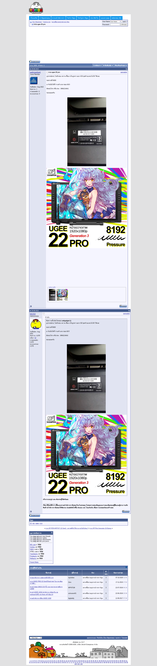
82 (92, 662)
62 (35, 338)
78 (83, 662)
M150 (33, 314)
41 (106, 661)
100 (75, 664)
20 (62, 661)
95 (119, 662)
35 (93, 661)
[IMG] (32, 549)
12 (46, 661)
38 (99, 661)
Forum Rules (34, 562)
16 (54, 661)
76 (79, 662)
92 (112, 662)
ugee (37, 523)
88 (104, 662)
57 (40, 662)
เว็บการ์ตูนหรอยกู (37, 22)
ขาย (41, 523)
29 (81, 661)
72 (71, 662)
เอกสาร (118, 638)
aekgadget (35, 72)
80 (88, 662)
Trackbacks (34, 554)
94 (117, 662)
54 (34, 662)
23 (68, 661)
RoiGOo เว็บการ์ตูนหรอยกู (105, 638)
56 (38, 662)
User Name (106, 21)
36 (95, 661)
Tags (31, 520)
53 (32, 662)
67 (61, 662)
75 (77, 662)
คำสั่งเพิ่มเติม (107, 65)
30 (83, 661)
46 (116, 661)
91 (110, 662)
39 (102, 661)
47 (118, 661)
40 (104, 661)
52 (30, 662)
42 (108, 661)
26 (75, 661)
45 (114, 661)
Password (105, 24)
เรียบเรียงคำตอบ (120, 65)
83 (94, 662)
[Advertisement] (78, 44)
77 (81, 662)
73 (73, 662)
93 (115, 662)
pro (34, 523)
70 (67, 662)
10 (42, 661)
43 (110, 661)
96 (121, 662)
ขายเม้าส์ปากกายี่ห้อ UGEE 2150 (40, 598)
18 (58, 661)
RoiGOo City (46, 22)
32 (87, 661)
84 (96, 662)
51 (126, 661)
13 (48, 661)
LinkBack (96, 65)
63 (52, 662)
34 (91, 661)
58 (42, 662)
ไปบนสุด (124, 638)
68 (63, 662)
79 (86, 662)
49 (122, 661)
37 (97, 661)
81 (90, 662)
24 (70, 661)
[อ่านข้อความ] (70, 320)
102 (81, 664)
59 (44, 662)
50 (124, 661)
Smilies (32, 547)
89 (106, 662)
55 (36, 662)
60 (46, 662)
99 (127, 662)
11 (44, 661)
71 (69, 662)
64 (55, 662)
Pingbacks (33, 556)
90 (108, 662)
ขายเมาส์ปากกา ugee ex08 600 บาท (41, 577)
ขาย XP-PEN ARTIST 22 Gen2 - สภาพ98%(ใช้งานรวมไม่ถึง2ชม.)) (67, 528)
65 (57, 662)
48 (120, 661)
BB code (33, 545)
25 (73, 661)
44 (112, 661)
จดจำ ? (125, 21)
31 (85, 661)
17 (56, 661)
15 (52, 661)
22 (31, 523)
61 (48, 662)
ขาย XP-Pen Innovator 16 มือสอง (100, 528)
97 (123, 662)
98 (125, 662)
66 (59, 662)
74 (75, 662)
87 (102, 662)
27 (77, 661)
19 (60, 661)
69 (65, 662)
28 (79, 661)
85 (98, 662)
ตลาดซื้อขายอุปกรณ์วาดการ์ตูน (60, 22)
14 (50, 661)
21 (64, 661)
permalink (124, 72)
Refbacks (33, 558)
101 (78, 664)
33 (89, 661)
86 (100, 662)
